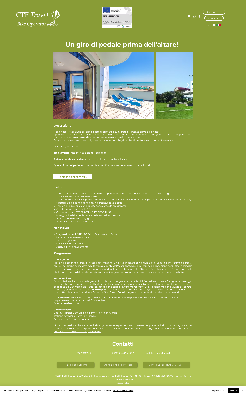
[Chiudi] (242, 390)
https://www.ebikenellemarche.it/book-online (79, 300)
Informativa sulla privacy (123, 390)
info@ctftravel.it (84, 352)
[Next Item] (187, 85)
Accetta (233, 390)
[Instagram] (194, 16)
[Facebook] (199, 16)
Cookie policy (123, 383)
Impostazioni (218, 390)
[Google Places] (189, 16)
